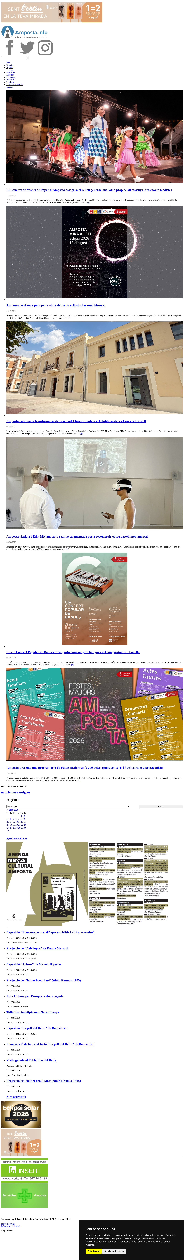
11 (11, 822)
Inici (8, 63)
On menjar (10, 77)
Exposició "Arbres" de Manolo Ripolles (33, 964)
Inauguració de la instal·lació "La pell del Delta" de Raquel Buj (50, 1044)
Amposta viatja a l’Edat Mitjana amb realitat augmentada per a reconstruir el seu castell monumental (77, 536)
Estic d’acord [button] (94, 1251)
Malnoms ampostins (14, 84)
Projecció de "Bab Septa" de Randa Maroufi (37, 948)
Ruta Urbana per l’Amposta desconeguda (34, 996)
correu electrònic (8, 1224)
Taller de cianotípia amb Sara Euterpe (33, 1012)
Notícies (9, 65)
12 (14, 822)
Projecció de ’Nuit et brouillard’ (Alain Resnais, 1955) (43, 980)
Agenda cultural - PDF (16, 838)
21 (19, 825)
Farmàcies (10, 72)
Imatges (9, 87)
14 (19, 822)
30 (25, 828)
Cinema (9, 70)
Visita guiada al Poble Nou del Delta (31, 1060)
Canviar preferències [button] (114, 1251)
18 (11, 825)
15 (22, 822)
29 (22, 828)
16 (25, 822)
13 (16, 822)
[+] (88, 202)
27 (16, 828)
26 (14, 828)
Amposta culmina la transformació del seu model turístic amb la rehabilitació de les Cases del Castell (76, 421)
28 (19, 828)
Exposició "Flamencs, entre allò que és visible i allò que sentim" (50, 932)
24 (8, 828)
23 (25, 825)
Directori (10, 75)
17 (8, 825)
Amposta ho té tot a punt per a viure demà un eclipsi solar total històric (55, 305)
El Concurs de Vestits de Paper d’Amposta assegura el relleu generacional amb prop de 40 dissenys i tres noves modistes (89, 190)
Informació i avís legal (10, 1226)
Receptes (10, 80)
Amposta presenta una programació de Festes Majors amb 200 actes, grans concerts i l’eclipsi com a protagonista (84, 767)
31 (8, 831)
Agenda (9, 67)
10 (8, 822)
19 (14, 825)
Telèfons (10, 82)
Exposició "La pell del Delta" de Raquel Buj (36, 1028)
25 (11, 828)
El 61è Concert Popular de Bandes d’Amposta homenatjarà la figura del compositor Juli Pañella (73, 652)
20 (16, 825)
